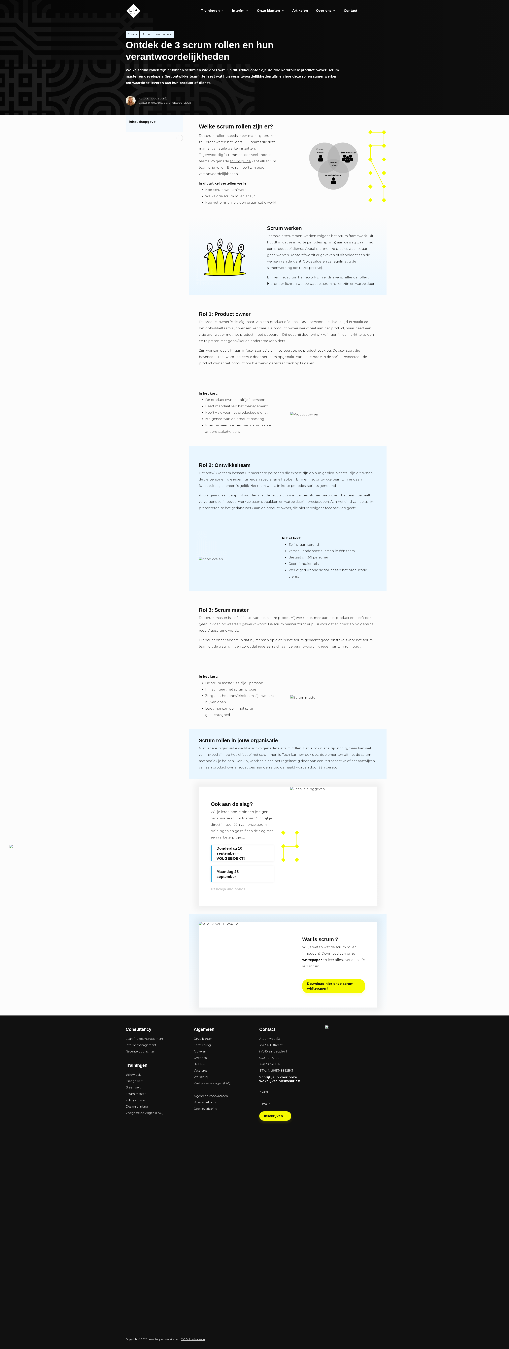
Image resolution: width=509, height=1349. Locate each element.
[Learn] (376, 10)
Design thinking (137, 1106)
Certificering (202, 1045)
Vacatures (200, 1070)
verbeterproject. (231, 837)
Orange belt (134, 1081)
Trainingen (210, 11)
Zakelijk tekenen (137, 1100)
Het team (200, 1064)
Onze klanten (268, 11)
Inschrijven (273, 1116)
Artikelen (300, 11)
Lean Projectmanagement (144, 1039)
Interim (238, 11)
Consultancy (138, 1029)
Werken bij (201, 1077)
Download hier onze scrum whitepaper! (330, 986)
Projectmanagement (157, 34)
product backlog (317, 350)
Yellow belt (133, 1075)
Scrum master (136, 1094)
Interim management (141, 1045)
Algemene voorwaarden (211, 1096)
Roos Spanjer (159, 98)
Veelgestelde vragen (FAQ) (144, 1113)
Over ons (323, 11)
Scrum (132, 34)
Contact (350, 11)
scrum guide (240, 161)
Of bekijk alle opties (228, 889)
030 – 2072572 (269, 1058)
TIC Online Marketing (193, 1339)
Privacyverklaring (205, 1102)
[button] (365, 11)
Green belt (133, 1087)
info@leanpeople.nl (273, 1051)
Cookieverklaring (205, 1109)
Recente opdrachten (140, 1051)
